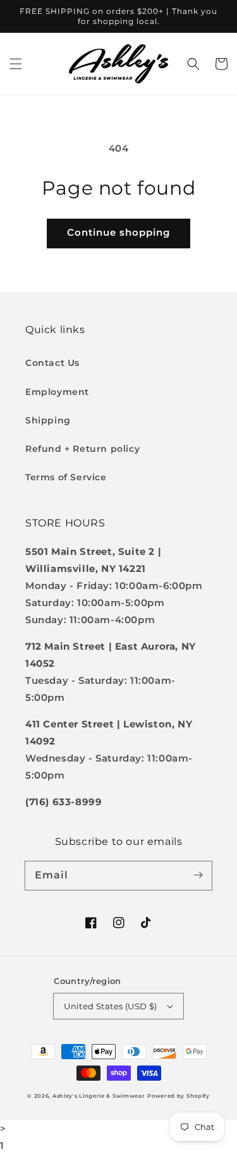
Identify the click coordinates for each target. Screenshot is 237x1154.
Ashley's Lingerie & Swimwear (98, 1096)
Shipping (48, 420)
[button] (16, 64)
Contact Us (52, 362)
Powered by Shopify (178, 1096)
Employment (57, 392)
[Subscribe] (198, 875)
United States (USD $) (110, 1006)
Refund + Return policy (82, 448)
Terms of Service (66, 477)
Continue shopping (118, 232)
